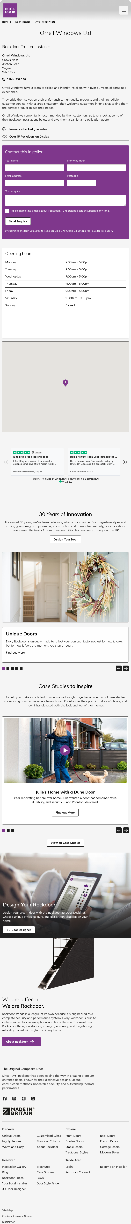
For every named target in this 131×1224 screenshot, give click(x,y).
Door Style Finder (48, 1183)
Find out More (15, 652)
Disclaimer (8, 1221)
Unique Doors (11, 1135)
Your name (11, 160)
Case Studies (45, 1172)
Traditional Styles (77, 1152)
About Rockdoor (17, 1041)
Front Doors (73, 1135)
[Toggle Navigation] (123, 10)
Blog (5, 1172)
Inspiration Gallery (14, 1167)
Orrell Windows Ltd (45, 22)
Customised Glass (49, 1135)
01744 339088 (16, 79)
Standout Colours (48, 1141)
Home (5, 22)
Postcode (72, 175)
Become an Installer (113, 1167)
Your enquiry (12, 191)
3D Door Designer (14, 1189)
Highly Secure (11, 1141)
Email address (13, 175)
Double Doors (75, 1141)
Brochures (43, 1167)
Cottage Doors (110, 1147)
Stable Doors (74, 1147)
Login (69, 1167)
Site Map (7, 1210)
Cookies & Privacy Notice (17, 1216)
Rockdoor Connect (78, 1172)
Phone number (76, 160)
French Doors (109, 1141)
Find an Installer (22, 22)
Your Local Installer (14, 1183)
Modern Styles (110, 1152)
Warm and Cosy (13, 1147)
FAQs (40, 1178)
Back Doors (107, 1135)
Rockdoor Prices (13, 1178)
